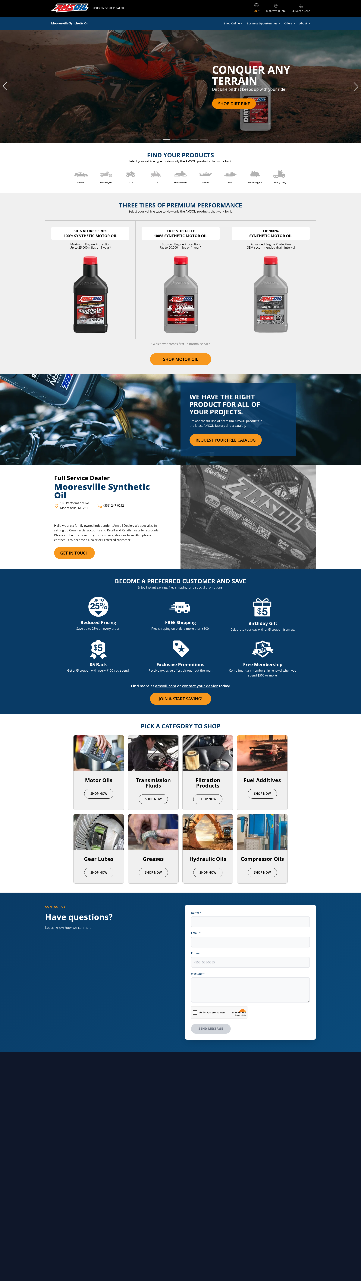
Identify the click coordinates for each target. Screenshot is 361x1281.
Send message (211, 1029)
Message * (198, 973)
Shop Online (233, 23)
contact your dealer (200, 686)
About (304, 23)
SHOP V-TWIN (65, 103)
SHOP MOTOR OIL (180, 359)
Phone (195, 953)
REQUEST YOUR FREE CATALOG (226, 440)
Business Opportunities (263, 23)
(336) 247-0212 (113, 505)
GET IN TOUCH (74, 553)
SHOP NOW (98, 793)
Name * (196, 912)
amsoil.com (165, 686)
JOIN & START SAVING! (180, 698)
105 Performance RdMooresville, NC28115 (75, 505)
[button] (5, 86)
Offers (289, 23)
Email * (196, 933)
